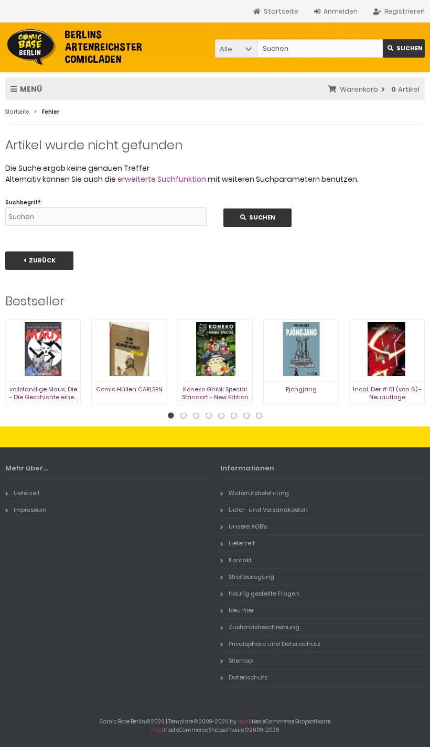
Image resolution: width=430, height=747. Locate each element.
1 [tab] (171, 416)
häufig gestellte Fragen (264, 593)
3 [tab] (196, 416)
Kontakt (240, 560)
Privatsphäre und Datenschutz (274, 644)
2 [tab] (183, 416)
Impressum (30, 510)
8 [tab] (259, 416)
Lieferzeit (27, 493)
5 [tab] (221, 416)
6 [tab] (234, 416)
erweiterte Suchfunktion (161, 179)
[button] (236, 48)
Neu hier (241, 610)
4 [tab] (208, 416)
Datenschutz (248, 677)
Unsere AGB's (248, 526)
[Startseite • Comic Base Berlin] (74, 47)
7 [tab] (246, 416)
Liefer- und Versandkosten (268, 510)
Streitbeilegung (251, 577)
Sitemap (241, 660)
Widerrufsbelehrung (259, 493)
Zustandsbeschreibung (264, 627)
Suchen (403, 48)
